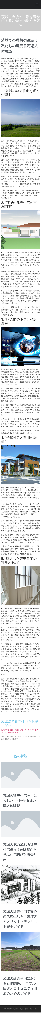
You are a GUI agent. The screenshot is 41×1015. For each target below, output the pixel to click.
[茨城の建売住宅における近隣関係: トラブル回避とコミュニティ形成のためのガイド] (20, 951)
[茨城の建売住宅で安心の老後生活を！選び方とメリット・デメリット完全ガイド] (20, 884)
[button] (37, 4)
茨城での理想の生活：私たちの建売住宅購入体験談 (19, 45)
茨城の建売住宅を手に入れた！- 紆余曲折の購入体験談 (20, 801)
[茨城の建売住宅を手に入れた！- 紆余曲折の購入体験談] (20, 775)
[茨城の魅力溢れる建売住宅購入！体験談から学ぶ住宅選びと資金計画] (20, 824)
